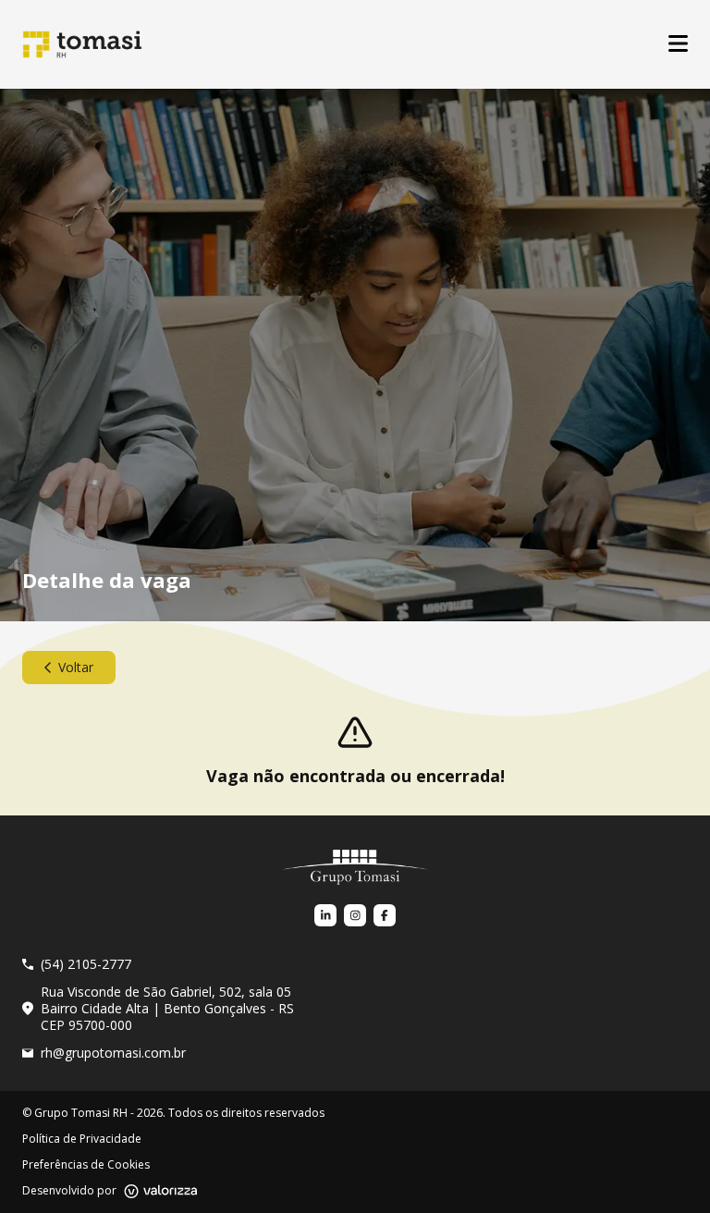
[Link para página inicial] (355, 867)
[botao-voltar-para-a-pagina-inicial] (82, 44)
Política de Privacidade (81, 1139)
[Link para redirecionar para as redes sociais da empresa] (325, 915)
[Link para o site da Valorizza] (161, 1191)
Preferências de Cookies (86, 1165)
